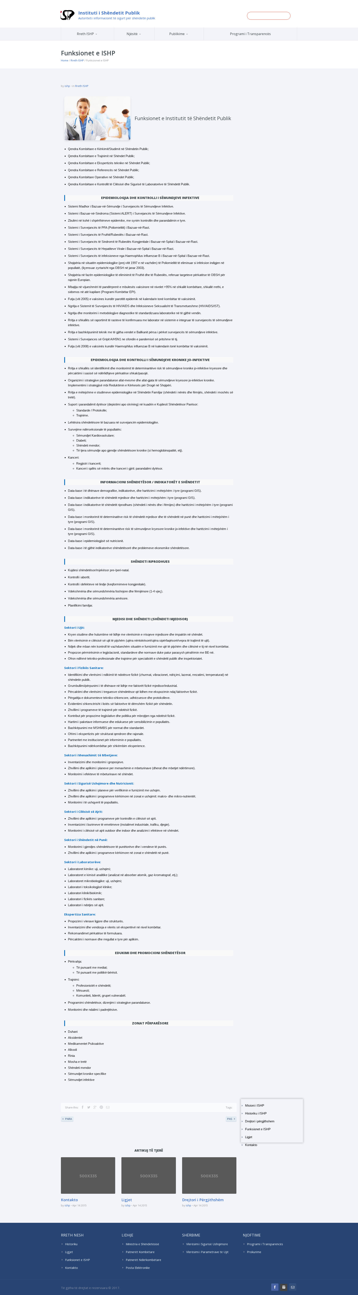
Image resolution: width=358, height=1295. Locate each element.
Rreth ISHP (85, 34)
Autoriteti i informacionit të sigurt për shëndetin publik (116, 18)
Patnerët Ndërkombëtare (143, 1260)
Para (68, 1119)
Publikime (177, 34)
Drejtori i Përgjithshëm (203, 1199)
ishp (67, 86)
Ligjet (248, 1137)
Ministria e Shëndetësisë (142, 1244)
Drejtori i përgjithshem (260, 1121)
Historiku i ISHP (93, 39)
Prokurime (254, 1252)
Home (64, 60)
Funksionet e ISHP (258, 1129)
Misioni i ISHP (254, 1105)
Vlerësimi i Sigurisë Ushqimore (207, 1244)
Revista (186, 39)
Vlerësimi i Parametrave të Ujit (207, 1252)
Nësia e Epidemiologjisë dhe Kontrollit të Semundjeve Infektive (145, 39)
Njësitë (132, 34)
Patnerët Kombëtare (140, 1252)
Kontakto (251, 1145)
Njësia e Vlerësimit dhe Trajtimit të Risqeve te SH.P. (143, 38)
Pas (229, 1119)
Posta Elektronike (138, 1268)
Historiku (71, 1244)
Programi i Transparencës (250, 34)
